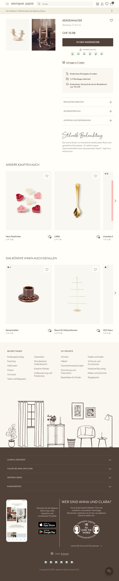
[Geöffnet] (7, 4)
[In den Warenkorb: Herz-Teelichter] (49, 236)
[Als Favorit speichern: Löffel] (95, 175)
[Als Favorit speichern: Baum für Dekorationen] (95, 269)
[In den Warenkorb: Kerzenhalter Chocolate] (49, 330)
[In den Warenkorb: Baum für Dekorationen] (98, 330)
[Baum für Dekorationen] (77, 294)
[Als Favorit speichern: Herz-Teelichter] (46, 175)
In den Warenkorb (87, 42)
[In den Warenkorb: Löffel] (98, 236)
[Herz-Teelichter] (29, 200)
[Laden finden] (97, 4)
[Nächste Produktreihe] (115, 201)
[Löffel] (77, 200)
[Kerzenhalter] (29, 294)
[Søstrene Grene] (22, 3)
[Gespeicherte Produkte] (107, 4)
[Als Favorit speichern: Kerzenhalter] (111, 20)
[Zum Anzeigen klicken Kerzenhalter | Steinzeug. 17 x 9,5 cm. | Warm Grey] (17, 35)
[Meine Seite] (102, 4)
